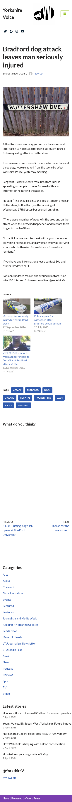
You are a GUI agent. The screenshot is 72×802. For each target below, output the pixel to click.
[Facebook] (11, 30)
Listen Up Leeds (12, 637)
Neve (6, 798)
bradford (33, 390)
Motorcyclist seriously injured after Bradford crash (15, 320)
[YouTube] (22, 30)
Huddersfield (43, 398)
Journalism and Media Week (20, 618)
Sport (6, 681)
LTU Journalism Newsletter (19, 643)
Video (6, 693)
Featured (8, 605)
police (8, 405)
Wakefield (23, 405)
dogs (47, 390)
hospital (25, 398)
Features (8, 612)
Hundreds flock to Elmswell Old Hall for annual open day (37, 713)
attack (17, 390)
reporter (38, 73)
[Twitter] (5, 30)
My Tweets (9, 777)
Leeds (60, 398)
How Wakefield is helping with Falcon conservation (34, 744)
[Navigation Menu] (65, 14)
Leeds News (10, 631)
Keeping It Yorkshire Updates (20, 624)
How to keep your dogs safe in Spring (25, 754)
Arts (5, 574)
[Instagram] (17, 30)
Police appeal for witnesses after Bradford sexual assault (47, 320)
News (6, 662)
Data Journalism (13, 593)
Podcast (8, 668)
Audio (6, 580)
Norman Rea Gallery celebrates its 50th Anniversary (35, 733)
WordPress (33, 798)
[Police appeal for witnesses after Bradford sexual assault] (48, 306)
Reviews (8, 674)
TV (4, 687)
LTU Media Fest (12, 649)
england (10, 398)
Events (7, 599)
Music (6, 656)
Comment (8, 587)
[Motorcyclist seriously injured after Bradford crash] (16, 306)
